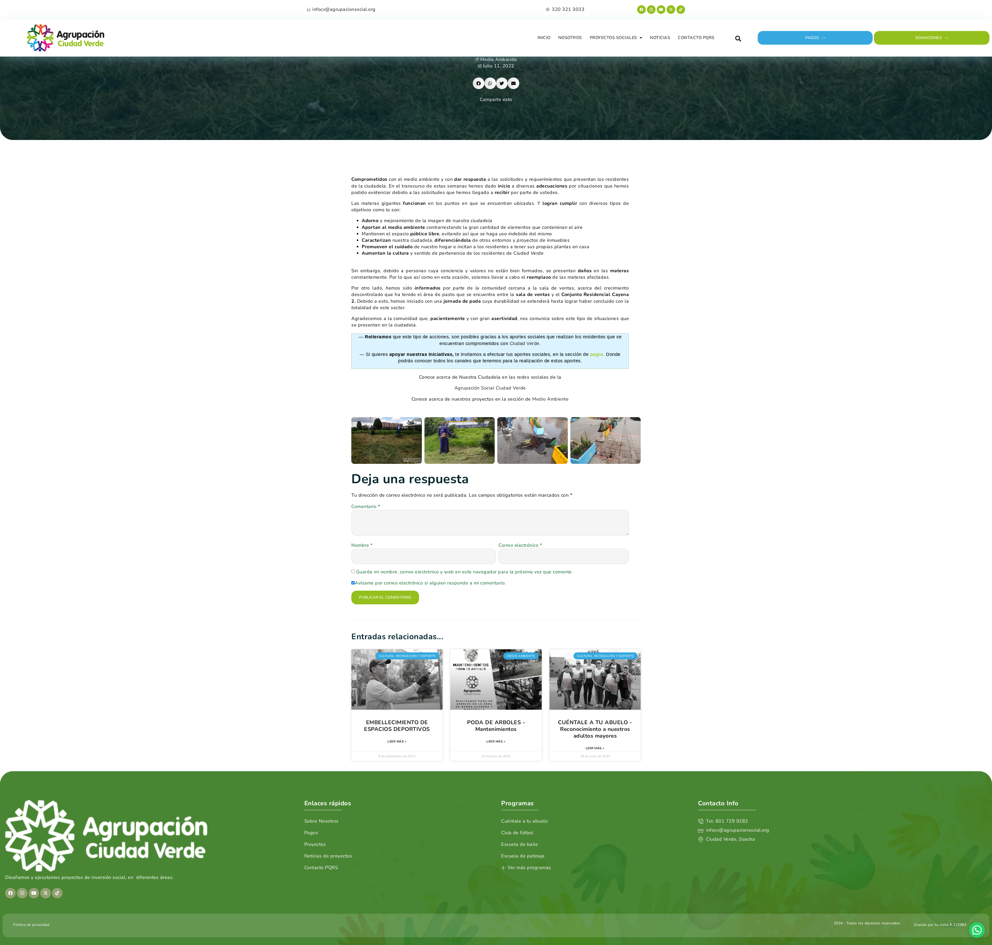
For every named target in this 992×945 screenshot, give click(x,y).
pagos (596, 354)
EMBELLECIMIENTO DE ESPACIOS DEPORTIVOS (397, 726)
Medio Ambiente (550, 399)
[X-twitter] (671, 9)
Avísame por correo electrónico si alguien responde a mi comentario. (430, 583)
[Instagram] (651, 9)
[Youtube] (661, 9)
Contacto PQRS (696, 38)
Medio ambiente (498, 59)
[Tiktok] (680, 9)
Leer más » (397, 741)
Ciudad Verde (524, 343)
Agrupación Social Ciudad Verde (490, 388)
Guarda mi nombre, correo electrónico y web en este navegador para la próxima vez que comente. (464, 572)
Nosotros (570, 38)
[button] (738, 38)
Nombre (362, 545)
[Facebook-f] (641, 9)
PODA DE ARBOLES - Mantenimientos (496, 726)
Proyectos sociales (613, 38)
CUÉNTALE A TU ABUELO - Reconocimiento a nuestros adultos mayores (595, 729)
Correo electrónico (520, 545)
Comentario (365, 506)
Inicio (544, 38)
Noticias (660, 38)
